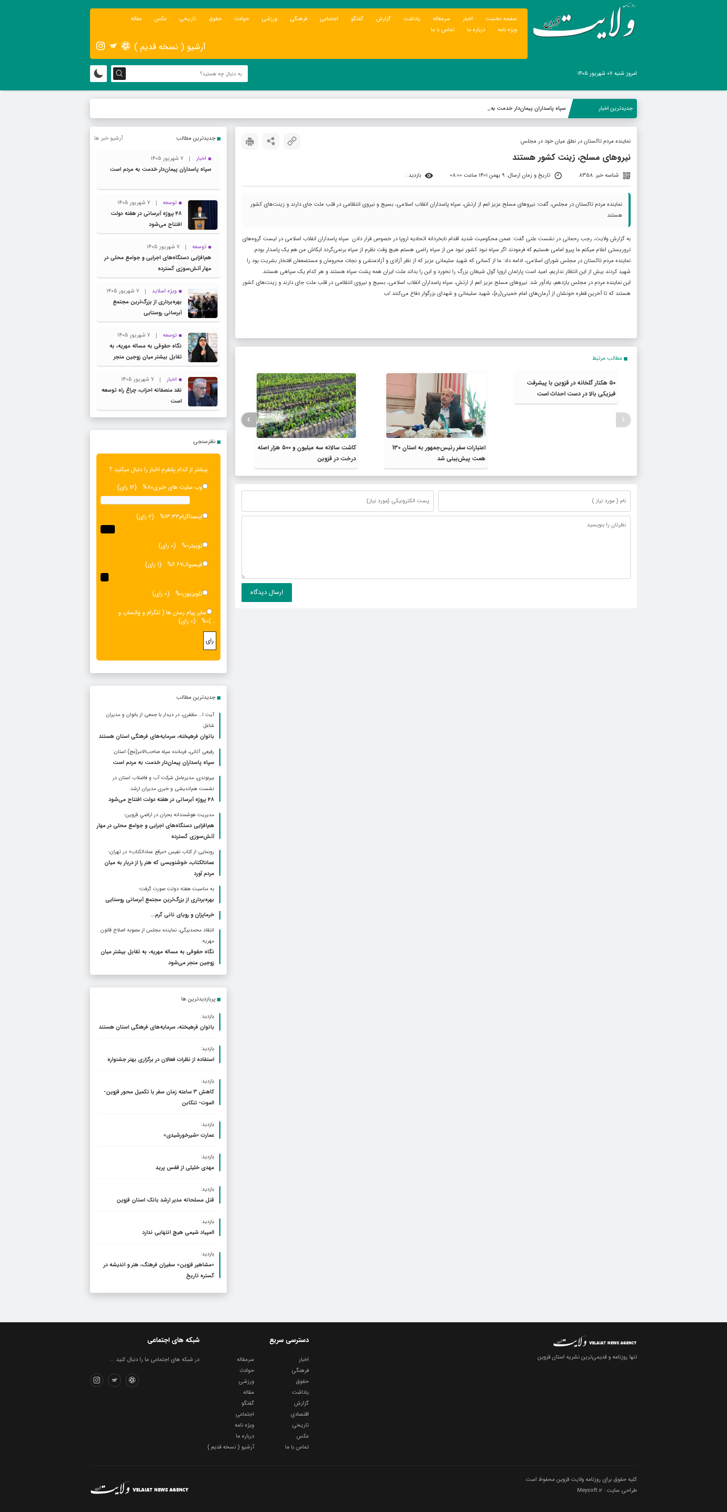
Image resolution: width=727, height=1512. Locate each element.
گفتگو (357, 18)
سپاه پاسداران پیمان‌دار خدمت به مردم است (516, 108)
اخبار (468, 18)
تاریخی (187, 18)
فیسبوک (192, 564)
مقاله (136, 18)
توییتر (195, 545)
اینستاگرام (190, 516)
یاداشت (411, 18)
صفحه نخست (501, 18)
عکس (160, 18)
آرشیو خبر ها (108, 138)
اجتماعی (329, 18)
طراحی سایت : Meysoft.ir (607, 1490)
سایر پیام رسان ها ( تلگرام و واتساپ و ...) (167, 617)
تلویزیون (192, 593)
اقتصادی (300, 1414)
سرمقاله (441, 18)
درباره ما (476, 29)
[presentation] (623, 419)
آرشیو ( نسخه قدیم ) (170, 46)
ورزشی (269, 18)
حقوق (215, 18)
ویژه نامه (507, 29)
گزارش (383, 18)
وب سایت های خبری (177, 487)
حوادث (241, 18)
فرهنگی (298, 18)
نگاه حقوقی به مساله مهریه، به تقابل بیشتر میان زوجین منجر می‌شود (145, 357)
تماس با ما (442, 29)
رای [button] (210, 640)
